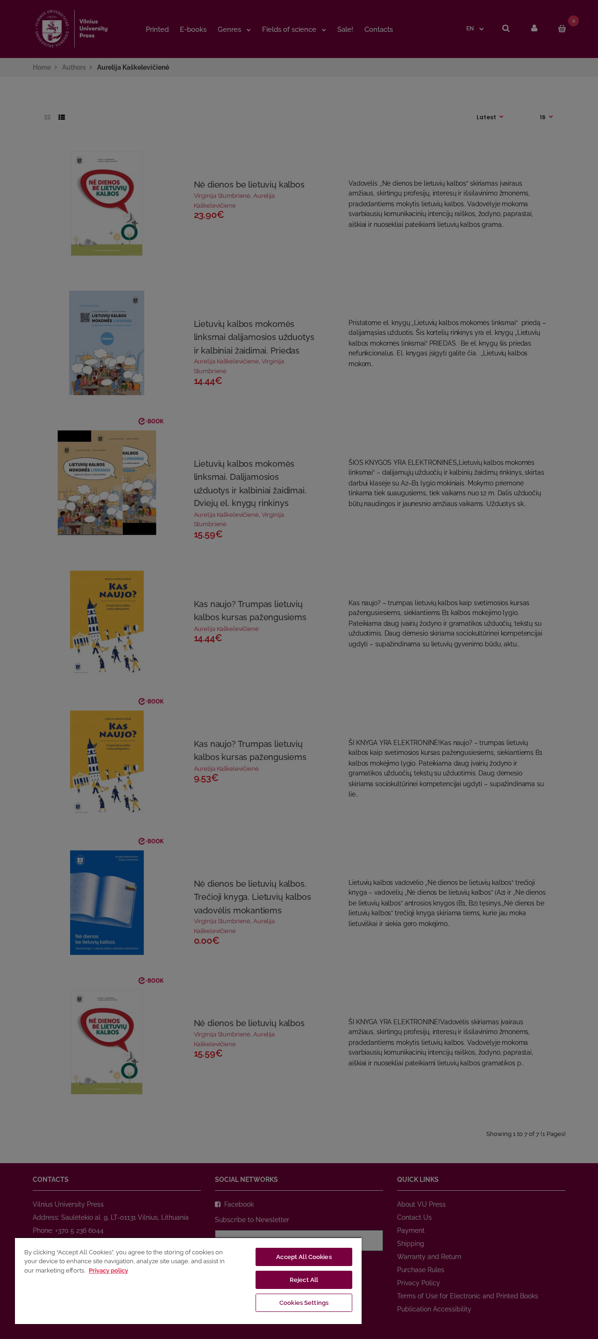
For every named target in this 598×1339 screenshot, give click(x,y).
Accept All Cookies (303, 1256)
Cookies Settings (303, 1302)
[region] (188, 1280)
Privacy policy (108, 1270)
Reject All (304, 1279)
